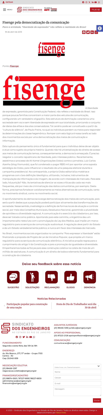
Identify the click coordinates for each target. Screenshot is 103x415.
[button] (84, 32)
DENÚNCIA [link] (89, 287)
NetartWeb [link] (61, 412)
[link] (99, 28)
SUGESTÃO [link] (13, 287)
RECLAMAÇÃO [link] (51, 287)
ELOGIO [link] (71, 287)
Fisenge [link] (14, 66)
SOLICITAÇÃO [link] (32, 287)
